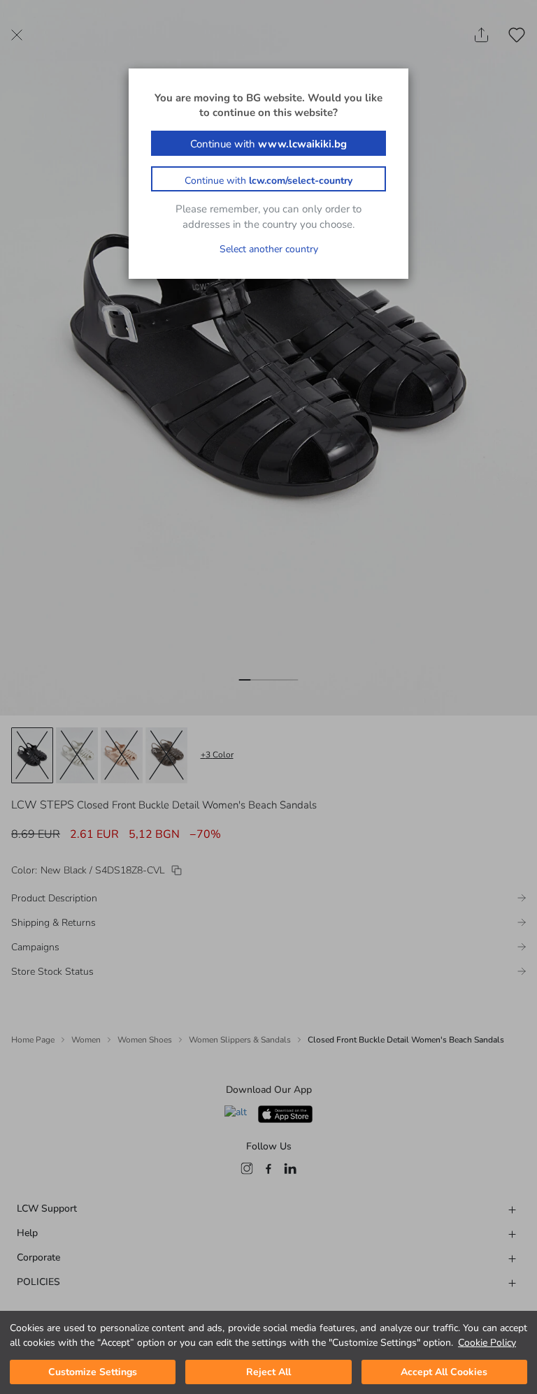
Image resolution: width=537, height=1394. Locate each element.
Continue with (268, 144)
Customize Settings (92, 1372)
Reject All (268, 1372)
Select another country (269, 249)
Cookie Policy (487, 1342)
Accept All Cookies (444, 1372)
